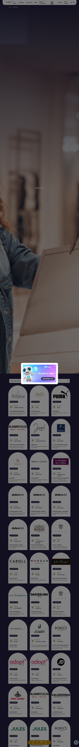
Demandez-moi (48, 379)
